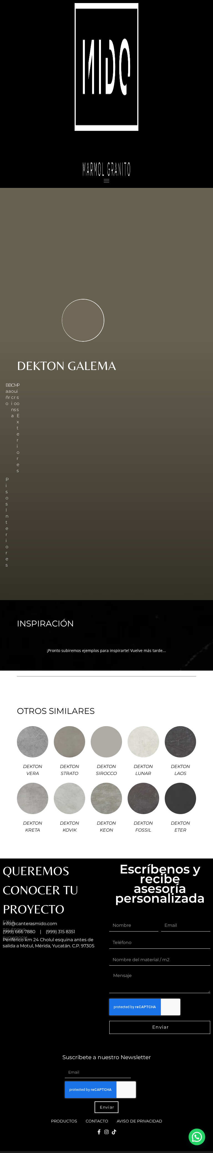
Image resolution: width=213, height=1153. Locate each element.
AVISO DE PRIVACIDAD (139, 1121)
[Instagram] (106, 1131)
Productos (64, 1121)
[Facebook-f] (99, 1131)
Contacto (97, 1121)
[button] (106, 180)
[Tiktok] (113, 1131)
